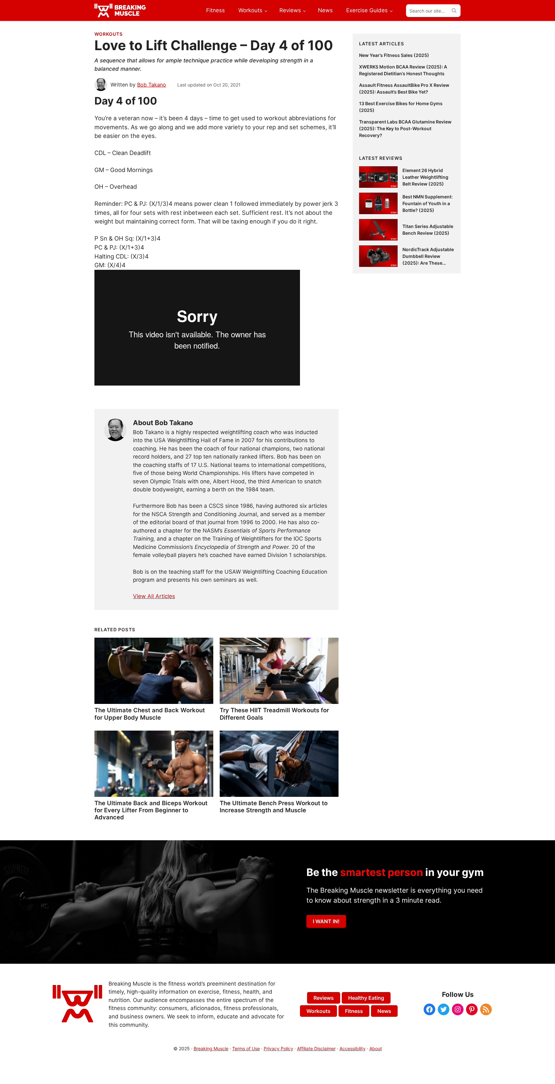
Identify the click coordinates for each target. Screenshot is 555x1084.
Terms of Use (246, 1048)
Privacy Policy (278, 1048)
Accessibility (352, 1048)
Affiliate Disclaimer (316, 1048)
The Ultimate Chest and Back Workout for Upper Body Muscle (149, 713)
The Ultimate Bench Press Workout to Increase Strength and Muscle (274, 806)
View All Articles (154, 596)
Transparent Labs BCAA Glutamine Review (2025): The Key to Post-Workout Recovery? (405, 128)
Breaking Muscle (211, 1048)
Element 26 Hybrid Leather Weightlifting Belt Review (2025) (425, 177)
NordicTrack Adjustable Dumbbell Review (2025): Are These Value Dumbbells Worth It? (428, 263)
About (375, 1048)
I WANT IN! (326, 921)
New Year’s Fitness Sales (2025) (394, 55)
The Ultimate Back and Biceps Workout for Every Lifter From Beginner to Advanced (150, 810)
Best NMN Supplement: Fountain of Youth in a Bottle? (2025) (427, 203)
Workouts (108, 34)
